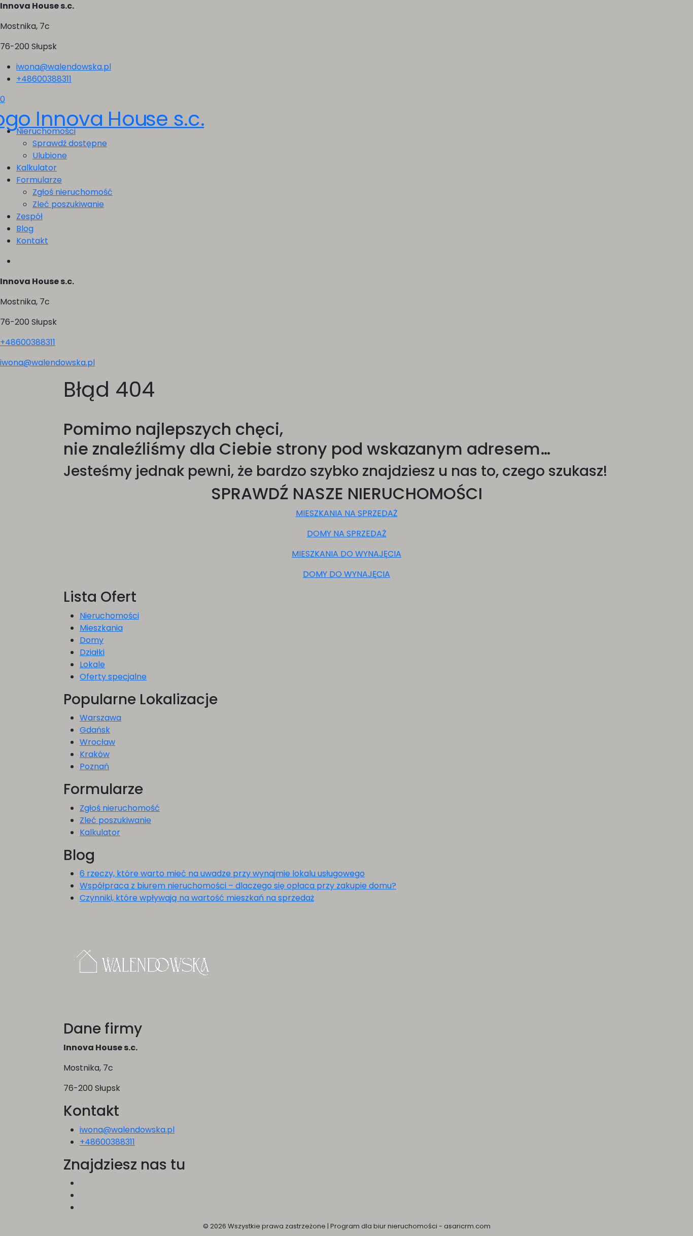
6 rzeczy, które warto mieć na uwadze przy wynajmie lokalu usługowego (222, 873)
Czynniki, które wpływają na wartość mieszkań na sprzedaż (197, 898)
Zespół (29, 216)
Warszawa (100, 718)
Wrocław (97, 742)
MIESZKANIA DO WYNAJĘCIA (346, 554)
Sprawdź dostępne (69, 143)
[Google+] (84, 1207)
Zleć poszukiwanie (68, 204)
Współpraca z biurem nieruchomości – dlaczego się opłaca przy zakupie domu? (238, 885)
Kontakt (32, 241)
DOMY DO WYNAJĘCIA (346, 574)
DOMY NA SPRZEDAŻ (347, 533)
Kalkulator (36, 168)
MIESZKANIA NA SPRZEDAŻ (347, 513)
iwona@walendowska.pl (63, 67)
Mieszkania (101, 628)
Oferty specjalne (113, 676)
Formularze (39, 180)
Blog (24, 228)
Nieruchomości (109, 616)
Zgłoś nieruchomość (72, 192)
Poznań (94, 766)
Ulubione (49, 155)
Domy (91, 640)
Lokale (92, 664)
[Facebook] (84, 1183)
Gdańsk (95, 730)
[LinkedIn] (84, 1195)
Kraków (95, 754)
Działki (92, 652)
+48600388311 (44, 79)
